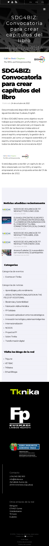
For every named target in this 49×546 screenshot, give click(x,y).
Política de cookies (24, 544)
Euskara (23, 113)
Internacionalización (14, 323)
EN (37, 2)
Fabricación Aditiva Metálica (17, 306)
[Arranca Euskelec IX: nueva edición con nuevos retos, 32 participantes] (6, 252)
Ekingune (13, 506)
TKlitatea (9, 368)
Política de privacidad (24, 542)
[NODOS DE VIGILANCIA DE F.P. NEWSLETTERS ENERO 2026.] (6, 242)
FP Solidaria (10, 310)
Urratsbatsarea (16, 511)
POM (31, 536)
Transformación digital (14, 341)
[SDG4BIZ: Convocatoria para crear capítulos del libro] (24, 60)
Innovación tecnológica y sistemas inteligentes (25, 319)
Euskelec (13, 517)
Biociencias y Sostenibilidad (16, 302)
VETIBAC (9, 363)
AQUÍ (39, 144)
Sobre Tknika (11, 337)
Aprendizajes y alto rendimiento (19, 290)
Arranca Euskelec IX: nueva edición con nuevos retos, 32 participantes (29, 251)
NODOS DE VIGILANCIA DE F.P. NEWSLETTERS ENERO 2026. (27, 243)
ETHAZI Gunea (16, 508)
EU (31, 2)
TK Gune (13, 514)
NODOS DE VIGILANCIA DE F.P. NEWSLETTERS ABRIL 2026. (27, 234)
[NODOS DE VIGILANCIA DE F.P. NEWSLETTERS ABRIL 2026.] (6, 234)
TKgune (8, 359)
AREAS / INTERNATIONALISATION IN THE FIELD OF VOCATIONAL (23, 296)
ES (43, 2)
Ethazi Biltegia (11, 372)
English (31, 113)
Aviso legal (24, 539)
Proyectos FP (11, 332)
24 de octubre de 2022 (20, 103)
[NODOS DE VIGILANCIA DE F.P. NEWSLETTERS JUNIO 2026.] (6, 210)
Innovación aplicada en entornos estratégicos (24, 315)
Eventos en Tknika (13, 277)
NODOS (8, 328)
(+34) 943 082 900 (17, 476)
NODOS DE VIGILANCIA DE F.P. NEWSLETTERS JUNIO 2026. (27, 210)
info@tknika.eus (16, 479)
